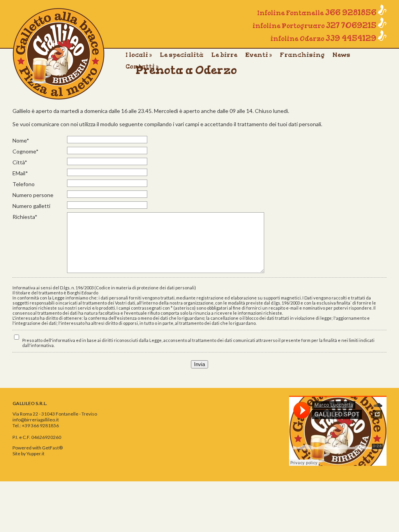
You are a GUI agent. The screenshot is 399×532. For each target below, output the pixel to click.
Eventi (258, 54)
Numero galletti (31, 206)
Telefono (23, 184)
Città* (19, 162)
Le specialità (181, 54)
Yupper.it (35, 453)
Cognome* (25, 151)
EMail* (20, 173)
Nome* (20, 140)
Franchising (302, 54)
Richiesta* (24, 216)
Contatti (142, 66)
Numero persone (32, 195)
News (341, 54)
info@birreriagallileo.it (35, 420)
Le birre (224, 54)
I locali (138, 54)
